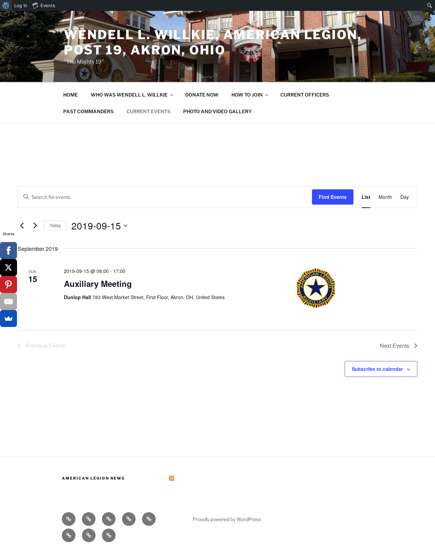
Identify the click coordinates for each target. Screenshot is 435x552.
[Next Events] (35, 226)
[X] (8, 267)
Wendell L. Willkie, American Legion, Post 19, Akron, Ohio (213, 42)
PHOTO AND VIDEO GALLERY (217, 111)
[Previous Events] (22, 226)
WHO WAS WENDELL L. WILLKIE (129, 95)
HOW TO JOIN (247, 95)
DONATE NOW (202, 95)
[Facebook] (8, 250)
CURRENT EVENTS (148, 111)
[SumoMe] (8, 318)
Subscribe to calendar (377, 368)
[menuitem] (6, 5)
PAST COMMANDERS (88, 111)
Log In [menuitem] (20, 5)
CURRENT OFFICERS (304, 95)
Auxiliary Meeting (98, 283)
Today (55, 225)
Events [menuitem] (47, 5)
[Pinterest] (8, 284)
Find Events (333, 196)
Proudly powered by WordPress (227, 519)
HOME (70, 95)
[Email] (8, 301)
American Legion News (93, 478)
